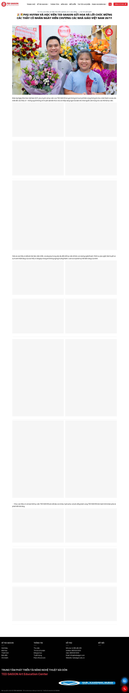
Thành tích (54, 4)
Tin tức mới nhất (86, 12)
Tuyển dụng (38, 655)
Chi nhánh (4, 658)
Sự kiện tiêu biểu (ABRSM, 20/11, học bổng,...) (64, 12)
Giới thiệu (4, 648)
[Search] (110, 4)
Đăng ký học (38, 653)
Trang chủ (31, 4)
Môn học (64, 4)
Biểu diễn (72, 4)
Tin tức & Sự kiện (84, 4)
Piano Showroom (98, 4)
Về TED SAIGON (42, 4)
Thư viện (37, 648)
